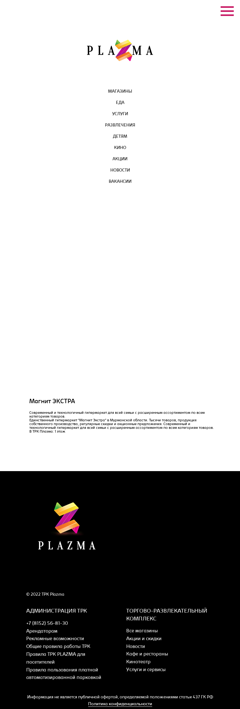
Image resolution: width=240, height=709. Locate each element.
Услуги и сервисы (146, 669)
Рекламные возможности (55, 638)
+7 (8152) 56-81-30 (47, 623)
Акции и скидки (144, 638)
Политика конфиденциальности (120, 704)
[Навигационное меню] (227, 11)
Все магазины (142, 631)
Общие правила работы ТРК (58, 646)
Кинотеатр (138, 662)
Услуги (120, 114)
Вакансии (120, 182)
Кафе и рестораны (147, 654)
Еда (120, 103)
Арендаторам (42, 631)
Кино (120, 148)
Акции (120, 159)
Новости (120, 170)
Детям (120, 137)
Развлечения (120, 125)
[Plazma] (30, 580)
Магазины (120, 92)
